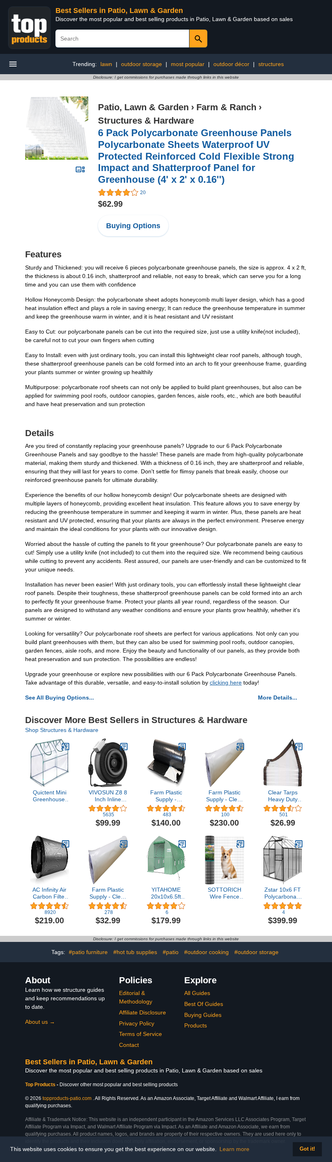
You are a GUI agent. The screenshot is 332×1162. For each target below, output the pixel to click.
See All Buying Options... (59, 697)
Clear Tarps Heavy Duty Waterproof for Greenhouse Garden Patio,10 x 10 (282, 796)
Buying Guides (202, 1015)
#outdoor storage (256, 952)
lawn (106, 64)
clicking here (226, 682)
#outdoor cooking (206, 952)
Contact (129, 1045)
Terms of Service (140, 1034)
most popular (187, 64)
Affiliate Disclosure (142, 1012)
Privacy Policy (136, 1023)
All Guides (197, 993)
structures (271, 64)
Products (195, 1025)
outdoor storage (141, 64)
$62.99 (110, 203)
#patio (171, 952)
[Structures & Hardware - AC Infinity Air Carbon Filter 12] (65, 844)
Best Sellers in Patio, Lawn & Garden (119, 10)
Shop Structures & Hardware (61, 730)
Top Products (41, 1084)
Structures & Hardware (146, 121)
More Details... (277, 697)
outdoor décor (231, 64)
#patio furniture (88, 952)
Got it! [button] (307, 1149)
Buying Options (133, 226)
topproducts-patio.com (67, 1098)
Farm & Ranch (226, 107)
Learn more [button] (234, 1149)
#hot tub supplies (135, 952)
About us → (40, 1022)
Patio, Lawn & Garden (143, 107)
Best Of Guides (203, 1004)
